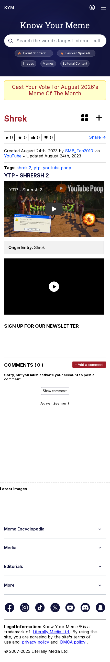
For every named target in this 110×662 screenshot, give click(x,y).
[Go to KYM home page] (9, 7)
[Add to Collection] (100, 118)
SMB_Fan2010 (79, 150)
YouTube (12, 155)
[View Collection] (85, 118)
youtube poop (57, 167)
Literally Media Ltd (51, 631)
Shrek (39, 247)
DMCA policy (73, 642)
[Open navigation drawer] (103, 8)
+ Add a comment (89, 365)
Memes (48, 63)
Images (28, 63)
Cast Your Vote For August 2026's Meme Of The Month (55, 90)
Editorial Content (75, 63)
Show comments (55, 391)
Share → (97, 137)
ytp (37, 167)
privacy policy (36, 642)
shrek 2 (24, 167)
